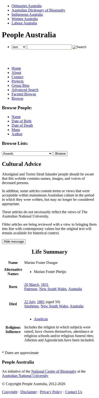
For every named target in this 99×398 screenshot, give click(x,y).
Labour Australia (24, 23)
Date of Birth (21, 121)
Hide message (14, 241)
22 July (29, 302)
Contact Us (73, 392)
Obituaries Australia (27, 6)
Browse (17, 98)
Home (16, 68)
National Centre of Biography (53, 371)
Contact (17, 77)
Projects (18, 81)
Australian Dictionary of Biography (38, 10)
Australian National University (25, 376)
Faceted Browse (24, 94)
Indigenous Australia (27, 14)
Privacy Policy (51, 392)
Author (17, 134)
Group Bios (20, 85)
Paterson (30, 289)
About (16, 73)
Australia (75, 289)
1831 (45, 285)
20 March (31, 285)
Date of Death (22, 125)
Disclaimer (28, 392)
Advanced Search (25, 90)
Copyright (9, 392)
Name (16, 117)
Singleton (31, 306)
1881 (41, 302)
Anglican (41, 319)
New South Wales (53, 289)
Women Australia (25, 19)
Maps (16, 130)
